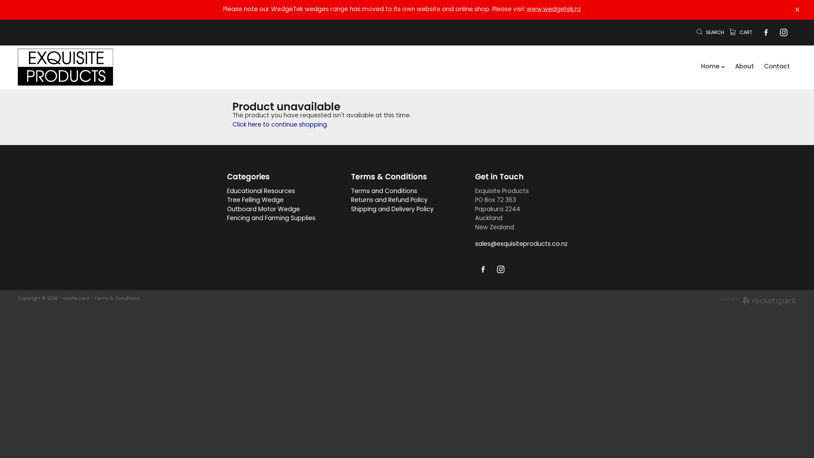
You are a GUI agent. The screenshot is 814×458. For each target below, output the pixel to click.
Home (711, 67)
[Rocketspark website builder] (758, 301)
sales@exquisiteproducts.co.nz (521, 244)
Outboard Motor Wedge (263, 210)
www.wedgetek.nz (554, 10)
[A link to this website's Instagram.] (784, 32)
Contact (777, 67)
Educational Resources (261, 192)
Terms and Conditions (384, 192)
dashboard (76, 298)
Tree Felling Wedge (255, 200)
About (744, 67)
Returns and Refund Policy (389, 200)
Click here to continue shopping (279, 125)
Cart (745, 33)
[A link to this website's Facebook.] (766, 32)
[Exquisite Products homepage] (96, 67)
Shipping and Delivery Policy (392, 210)
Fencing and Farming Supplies (271, 219)
